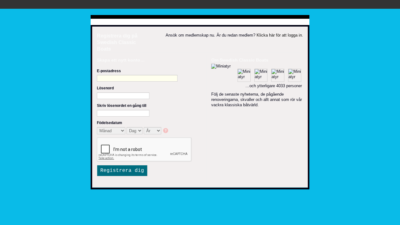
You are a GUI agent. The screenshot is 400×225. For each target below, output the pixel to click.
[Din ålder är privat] (166, 131)
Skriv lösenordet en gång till (121, 105)
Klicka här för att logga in (279, 35)
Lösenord (105, 88)
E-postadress (109, 71)
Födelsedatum (109, 123)
